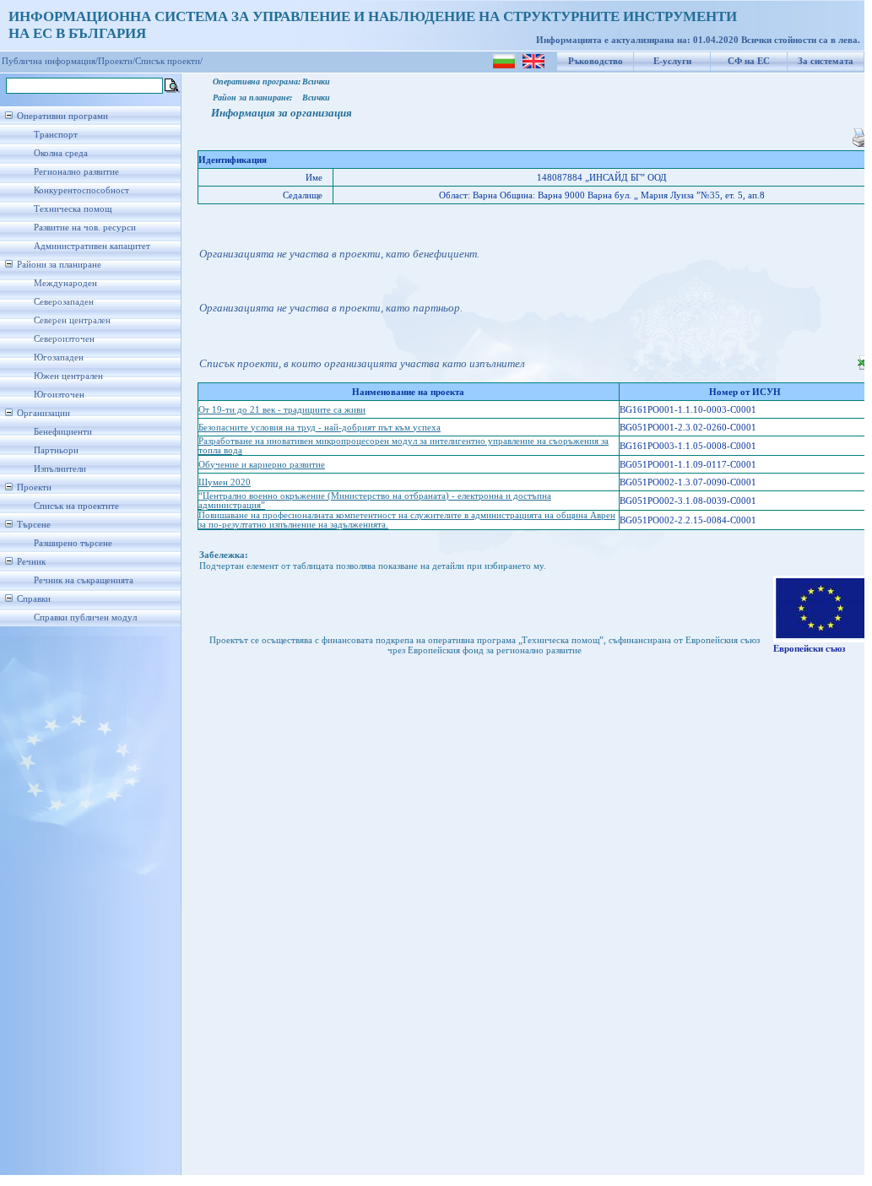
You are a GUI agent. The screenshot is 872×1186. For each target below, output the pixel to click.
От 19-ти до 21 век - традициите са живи (282, 409)
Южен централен (68, 376)
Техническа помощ (72, 209)
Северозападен (64, 301)
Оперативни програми (62, 116)
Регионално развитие (76, 171)
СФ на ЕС (749, 61)
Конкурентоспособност (81, 190)
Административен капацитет (92, 246)
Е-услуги (672, 61)
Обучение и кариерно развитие (261, 464)
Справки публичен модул (85, 617)
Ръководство (595, 61)
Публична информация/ (50, 61)
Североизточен (64, 339)
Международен (65, 283)
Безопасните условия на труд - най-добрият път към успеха (319, 427)
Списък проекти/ (169, 61)
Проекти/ (116, 61)
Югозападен (59, 357)
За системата (825, 61)
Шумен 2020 (224, 482)
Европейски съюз (809, 648)
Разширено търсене (73, 543)
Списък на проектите (76, 506)
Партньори (56, 450)
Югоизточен (59, 394)
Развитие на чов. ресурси (85, 227)
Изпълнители (60, 469)
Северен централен (72, 320)
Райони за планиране (59, 264)
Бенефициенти (63, 431)
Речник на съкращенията (83, 580)
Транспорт (56, 134)
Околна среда (61, 153)
